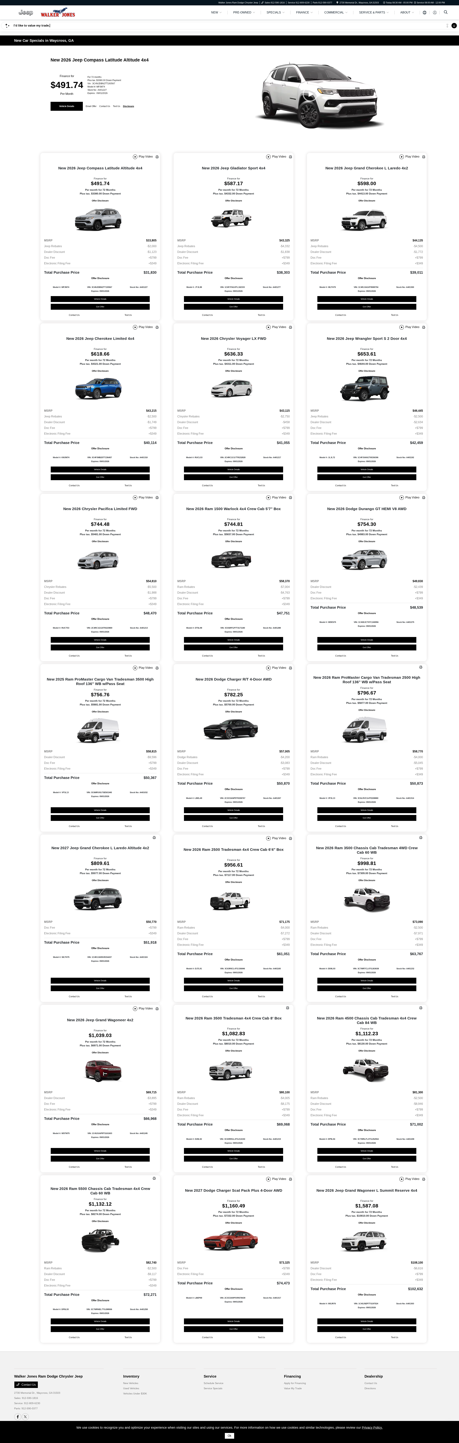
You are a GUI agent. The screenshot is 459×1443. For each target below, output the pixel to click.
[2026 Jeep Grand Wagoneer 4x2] (100, 1071)
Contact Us (28, 1384)
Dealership (374, 1376)
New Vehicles (130, 1383)
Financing (292, 1376)
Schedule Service (213, 1383)
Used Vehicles (131, 1388)
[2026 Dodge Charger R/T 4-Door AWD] (233, 730)
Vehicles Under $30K (135, 1393)
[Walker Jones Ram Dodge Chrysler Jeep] (45, 12)
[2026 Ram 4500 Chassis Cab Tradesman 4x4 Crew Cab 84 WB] (367, 1070)
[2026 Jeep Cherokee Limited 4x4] (100, 389)
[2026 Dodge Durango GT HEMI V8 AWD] (367, 559)
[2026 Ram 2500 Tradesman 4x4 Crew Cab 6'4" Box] (233, 900)
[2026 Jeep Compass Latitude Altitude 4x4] (100, 219)
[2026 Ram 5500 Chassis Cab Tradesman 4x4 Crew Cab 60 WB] (100, 1240)
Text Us (128, 315)
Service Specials (213, 1388)
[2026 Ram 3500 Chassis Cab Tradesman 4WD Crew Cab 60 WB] (367, 899)
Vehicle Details (66, 106)
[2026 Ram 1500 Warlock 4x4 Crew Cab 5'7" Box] (233, 559)
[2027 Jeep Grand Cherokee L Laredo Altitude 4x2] (100, 899)
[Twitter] (25, 1416)
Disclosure (128, 106)
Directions (370, 1388)
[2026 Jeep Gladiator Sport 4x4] (233, 219)
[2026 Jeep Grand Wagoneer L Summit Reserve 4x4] (367, 1241)
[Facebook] (17, 1416)
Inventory (131, 1376)
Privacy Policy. (372, 1427)
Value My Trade (293, 1388)
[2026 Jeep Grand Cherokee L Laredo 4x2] (367, 219)
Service (210, 1376)
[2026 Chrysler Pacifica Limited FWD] (100, 559)
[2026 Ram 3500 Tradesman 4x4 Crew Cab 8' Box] (233, 1070)
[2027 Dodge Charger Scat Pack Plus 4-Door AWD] (233, 1241)
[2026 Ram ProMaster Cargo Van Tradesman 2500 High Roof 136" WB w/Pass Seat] (367, 729)
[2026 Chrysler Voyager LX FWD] (233, 389)
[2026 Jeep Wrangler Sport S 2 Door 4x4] (367, 389)
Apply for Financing (295, 1383)
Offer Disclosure (100, 200)
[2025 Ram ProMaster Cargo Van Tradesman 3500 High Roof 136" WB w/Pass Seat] (100, 730)
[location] (337, 2)
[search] (446, 12)
